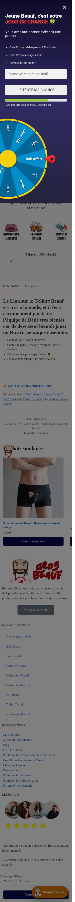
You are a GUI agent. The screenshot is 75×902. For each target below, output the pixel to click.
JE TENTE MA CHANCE (36, 90)
